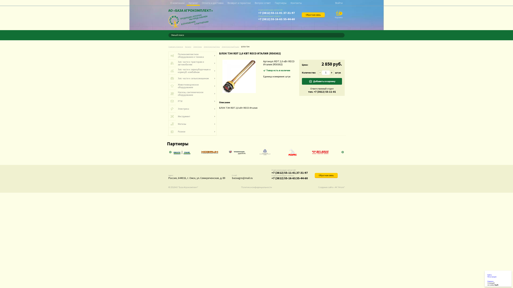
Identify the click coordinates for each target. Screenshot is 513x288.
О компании (177, 3)
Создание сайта (325, 187)
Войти (339, 3)
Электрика (183, 108)
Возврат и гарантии (239, 3)
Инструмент (184, 116)
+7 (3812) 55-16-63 (270, 19)
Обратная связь (313, 14)
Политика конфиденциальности (256, 187)
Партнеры (281, 3)
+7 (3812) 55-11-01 (270, 13)
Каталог (193, 3)
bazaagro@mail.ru (242, 178)
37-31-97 (289, 13)
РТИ (180, 101)
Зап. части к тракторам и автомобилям (191, 63)
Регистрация (491, 277)
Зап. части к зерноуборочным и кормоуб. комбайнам (194, 70)
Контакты (296, 3)
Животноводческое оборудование (188, 86)
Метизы (182, 124)
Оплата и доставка (213, 3)
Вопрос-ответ (263, 3)
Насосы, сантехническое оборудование (190, 93)
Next (342, 152)
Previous (170, 152)
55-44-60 (289, 19)
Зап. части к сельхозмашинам (193, 78)
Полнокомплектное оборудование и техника (191, 55)
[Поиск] (343, 35)
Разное (181, 131)
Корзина (490, 281)
